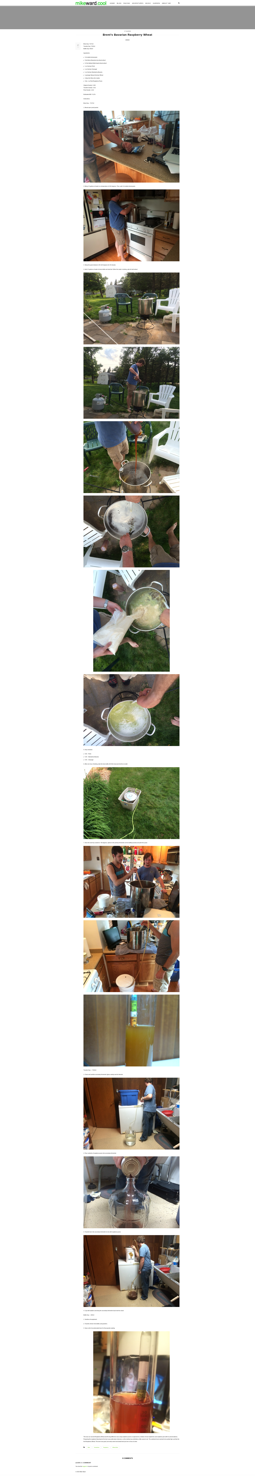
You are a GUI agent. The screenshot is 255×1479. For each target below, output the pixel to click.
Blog (119, 3)
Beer (89, 1447)
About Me (166, 3)
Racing (127, 3)
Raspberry (105, 1447)
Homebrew (96, 1447)
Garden (156, 3)
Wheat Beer (115, 1447)
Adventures (137, 3)
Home (112, 3)
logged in (85, 1466)
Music (148, 3)
